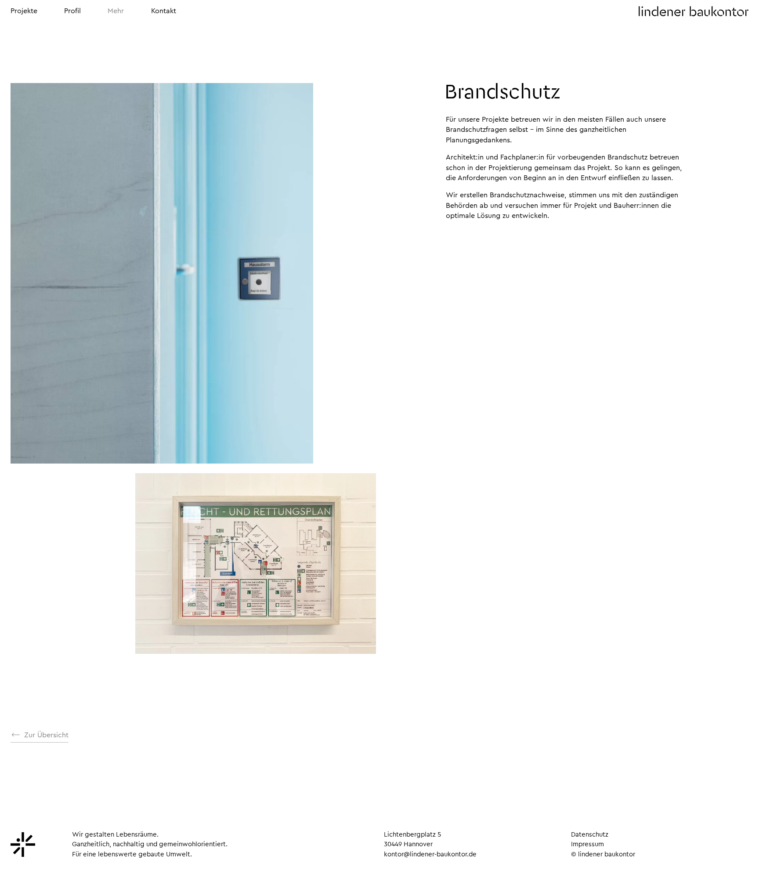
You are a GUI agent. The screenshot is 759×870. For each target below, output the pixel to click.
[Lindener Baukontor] (23, 854)
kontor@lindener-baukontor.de (430, 854)
